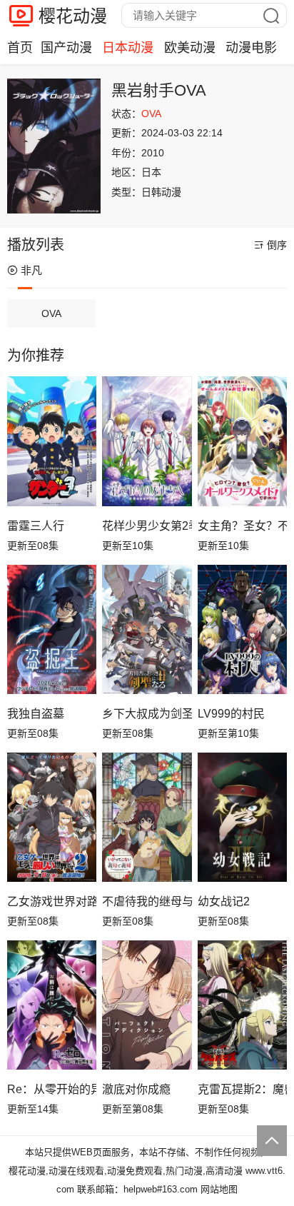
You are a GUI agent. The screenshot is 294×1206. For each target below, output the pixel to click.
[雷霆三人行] (51, 441)
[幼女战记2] (242, 818)
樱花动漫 (73, 16)
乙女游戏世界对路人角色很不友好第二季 (51, 901)
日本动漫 (127, 48)
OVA (51, 313)
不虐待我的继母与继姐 (146, 901)
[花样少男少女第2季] (146, 441)
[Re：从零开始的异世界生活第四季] (51, 1005)
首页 (20, 48)
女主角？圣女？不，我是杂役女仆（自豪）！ (242, 526)
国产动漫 (66, 48)
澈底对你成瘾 (136, 1089)
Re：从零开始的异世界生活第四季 (51, 1089)
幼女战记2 (224, 901)
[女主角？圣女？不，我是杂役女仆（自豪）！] (242, 441)
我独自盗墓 (35, 714)
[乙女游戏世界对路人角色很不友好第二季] (51, 818)
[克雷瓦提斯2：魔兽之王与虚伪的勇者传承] (242, 1005)
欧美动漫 (190, 48)
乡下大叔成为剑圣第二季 (146, 714)
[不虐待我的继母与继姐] (146, 818)
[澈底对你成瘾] (146, 1005)
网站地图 (219, 1189)
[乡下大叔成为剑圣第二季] (146, 630)
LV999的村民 (231, 714)
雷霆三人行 (35, 526)
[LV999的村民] (242, 630)
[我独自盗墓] (51, 630)
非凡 (31, 270)
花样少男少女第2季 (146, 526)
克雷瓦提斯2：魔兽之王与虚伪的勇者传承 (242, 1089)
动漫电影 (251, 48)
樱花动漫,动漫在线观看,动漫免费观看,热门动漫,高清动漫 (126, 1170)
